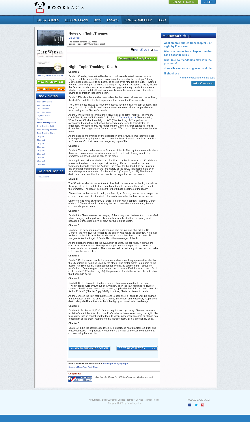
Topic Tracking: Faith (45, 126)
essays (113, 20)
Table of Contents (44, 102)
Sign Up (177, 1)
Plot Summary (43, 109)
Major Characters (44, 112)
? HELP (208, 1)
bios (97, 20)
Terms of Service (135, 399)
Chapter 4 (41, 147)
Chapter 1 (41, 137)
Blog (162, 20)
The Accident (43, 177)
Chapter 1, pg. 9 (127, 117)
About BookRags (97, 399)
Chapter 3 (41, 143)
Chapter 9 (41, 164)
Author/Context (43, 105)
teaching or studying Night (115, 363)
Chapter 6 (41, 154)
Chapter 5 (41, 150)
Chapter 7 (41, 157)
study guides (48, 20)
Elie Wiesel (74, 38)
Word (146, 50)
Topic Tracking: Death (46, 123)
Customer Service (116, 399)
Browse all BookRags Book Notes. (83, 367)
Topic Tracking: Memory (47, 130)
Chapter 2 (41, 140)
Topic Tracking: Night (46, 133)
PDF (136, 50)
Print (156, 50)
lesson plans (76, 20)
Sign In (190, 1)
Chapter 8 (41, 161)
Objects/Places (43, 116)
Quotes (40, 119)
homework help (138, 20)
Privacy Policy (152, 399)
